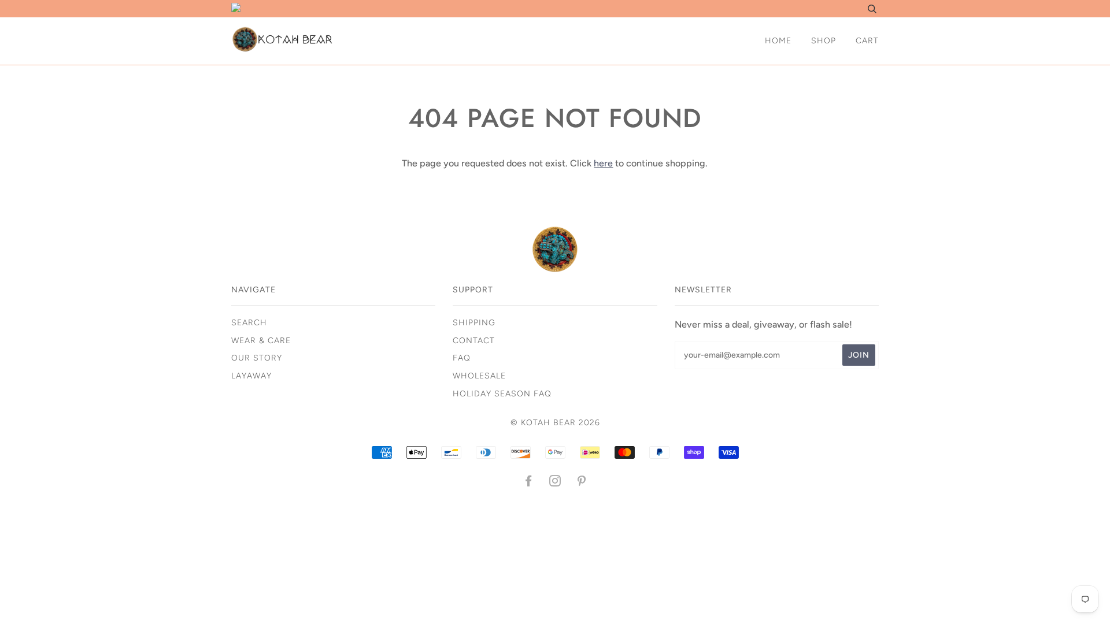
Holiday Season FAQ (502, 394)
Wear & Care (261, 341)
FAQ (462, 358)
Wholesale (479, 376)
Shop (823, 41)
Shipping (474, 323)
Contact (474, 341)
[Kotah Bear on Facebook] (529, 483)
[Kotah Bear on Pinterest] (582, 483)
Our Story (256, 358)
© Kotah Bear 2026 (555, 423)
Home (778, 41)
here (603, 163)
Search (249, 323)
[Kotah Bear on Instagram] (555, 483)
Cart (867, 41)
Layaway (251, 376)
